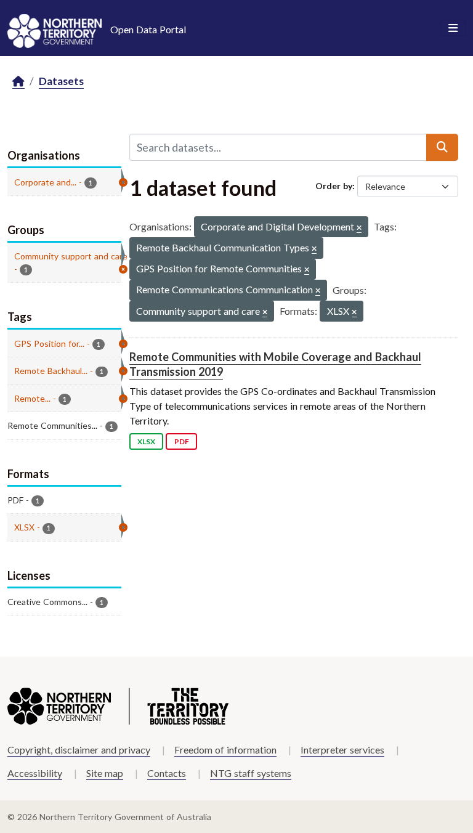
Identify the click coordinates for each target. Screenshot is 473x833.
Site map (104, 773)
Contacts (166, 773)
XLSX (146, 441)
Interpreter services (342, 749)
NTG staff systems (250, 773)
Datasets (61, 81)
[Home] (18, 82)
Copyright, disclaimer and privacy (78, 749)
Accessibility (34, 773)
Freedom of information (225, 749)
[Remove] (359, 228)
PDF (181, 441)
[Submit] (442, 147)
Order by (333, 186)
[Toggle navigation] (453, 28)
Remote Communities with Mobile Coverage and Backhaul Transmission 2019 (275, 364)
